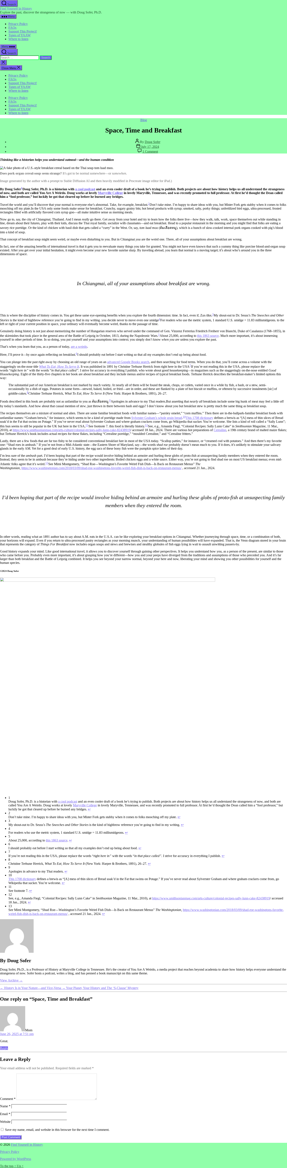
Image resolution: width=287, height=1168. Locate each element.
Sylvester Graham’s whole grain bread (156, 418)
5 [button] (159, 334)
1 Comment (150, 151)
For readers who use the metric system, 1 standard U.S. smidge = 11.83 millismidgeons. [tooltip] (218, 320)
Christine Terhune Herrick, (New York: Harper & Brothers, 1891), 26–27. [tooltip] (97, 393)
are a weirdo (79, 346)
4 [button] (159, 319)
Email (5, 1114)
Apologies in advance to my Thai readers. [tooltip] (138, 401)
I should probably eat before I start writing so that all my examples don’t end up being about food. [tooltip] (142, 355)
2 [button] (149, 203)
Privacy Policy (18, 24)
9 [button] (110, 400)
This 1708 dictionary (199, 418)
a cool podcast (85, 189)
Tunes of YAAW (19, 35)
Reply (4, 1048)
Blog (143, 120)
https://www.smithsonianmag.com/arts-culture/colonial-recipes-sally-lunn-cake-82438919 (71, 430)
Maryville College (110, 193)
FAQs (12, 27)
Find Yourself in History (16, 8)
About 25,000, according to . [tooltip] (190, 335)
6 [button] (76, 353)
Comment (8, 1099)
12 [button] (146, 425)
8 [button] (27, 392)
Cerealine (220, 430)
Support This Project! (22, 31)
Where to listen (18, 39)
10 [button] (184, 416)
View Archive (11, 980)
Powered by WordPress (15, 1159)
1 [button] (21, 187)
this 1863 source (208, 335)
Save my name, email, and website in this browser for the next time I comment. (57, 1129)
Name (5, 1106)
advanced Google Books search (128, 362)
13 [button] (46, 463)
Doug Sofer (152, 142)
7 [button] (190, 365)
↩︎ (89, 809)
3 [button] (213, 314)
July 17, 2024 (150, 146)
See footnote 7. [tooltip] (98, 426)
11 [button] (87, 425)
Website (5, 1121)
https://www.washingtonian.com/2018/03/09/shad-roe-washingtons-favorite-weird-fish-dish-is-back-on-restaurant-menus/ (101, 468)
